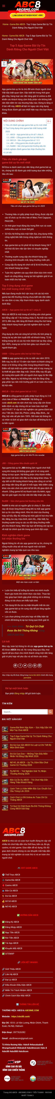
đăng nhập (19, 693)
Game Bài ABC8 (17, 24)
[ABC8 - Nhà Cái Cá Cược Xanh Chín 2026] (27, 6)
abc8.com (12, 402)
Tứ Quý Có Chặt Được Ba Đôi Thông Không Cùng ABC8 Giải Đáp (30, 807)
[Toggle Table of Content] (47, 121)
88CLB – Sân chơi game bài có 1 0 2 (25, 140)
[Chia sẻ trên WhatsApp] (15, 665)
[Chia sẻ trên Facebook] (20, 665)
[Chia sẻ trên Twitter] (25, 665)
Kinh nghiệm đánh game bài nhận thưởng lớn (25, 149)
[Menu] (3, 6)
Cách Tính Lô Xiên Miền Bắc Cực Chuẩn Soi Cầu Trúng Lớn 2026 (30, 789)
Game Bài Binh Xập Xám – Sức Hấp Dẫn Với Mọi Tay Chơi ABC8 (31, 728)
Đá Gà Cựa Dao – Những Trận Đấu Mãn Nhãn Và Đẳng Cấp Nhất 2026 (29, 755)
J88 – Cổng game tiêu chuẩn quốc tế (25, 143)
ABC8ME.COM (32, 1010)
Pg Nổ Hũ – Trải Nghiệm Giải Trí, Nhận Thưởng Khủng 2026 (28, 772)
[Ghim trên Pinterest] (35, 665)
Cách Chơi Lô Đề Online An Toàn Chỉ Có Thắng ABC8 (28, 798)
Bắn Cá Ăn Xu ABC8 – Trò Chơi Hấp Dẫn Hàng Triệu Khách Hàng (29, 781)
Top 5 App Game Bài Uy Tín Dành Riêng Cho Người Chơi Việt (31, 737)
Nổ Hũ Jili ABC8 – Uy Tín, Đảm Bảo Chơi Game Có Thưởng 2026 (29, 763)
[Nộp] (50, 711)
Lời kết (8, 152)
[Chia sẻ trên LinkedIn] (39, 665)
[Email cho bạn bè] (30, 665)
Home (5, 24)
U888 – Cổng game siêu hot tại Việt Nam (27, 137)
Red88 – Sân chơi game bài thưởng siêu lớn (28, 146)
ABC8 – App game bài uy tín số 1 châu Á (26, 134)
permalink (27, 678)
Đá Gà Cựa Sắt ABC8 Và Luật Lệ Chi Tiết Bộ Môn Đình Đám (30, 746)
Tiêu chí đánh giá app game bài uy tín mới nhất (26, 125)
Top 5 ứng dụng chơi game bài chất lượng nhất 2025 (26, 130)
